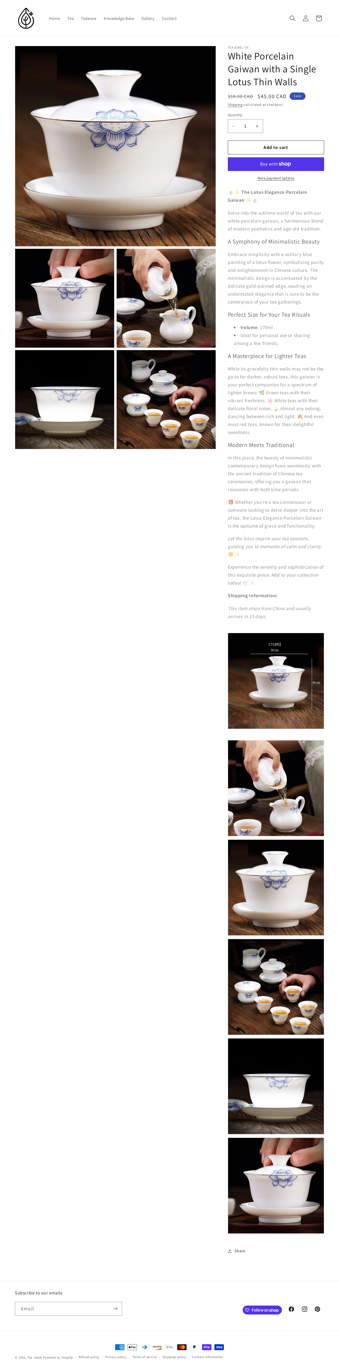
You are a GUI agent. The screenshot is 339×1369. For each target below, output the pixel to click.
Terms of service (144, 1357)
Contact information (207, 1357)
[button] (292, 18)
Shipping (235, 104)
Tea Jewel (34, 1357)
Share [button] (240, 1251)
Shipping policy (174, 1357)
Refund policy (89, 1357)
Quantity (235, 114)
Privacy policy (116, 1357)
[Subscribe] (115, 1309)
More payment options (276, 178)
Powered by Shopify (58, 1357)
